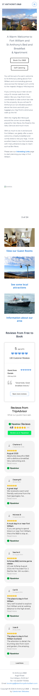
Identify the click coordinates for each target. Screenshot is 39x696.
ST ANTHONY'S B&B (11, 4)
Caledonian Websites (20, 691)
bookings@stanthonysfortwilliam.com (22, 683)
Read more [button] (12, 463)
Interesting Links (23, 152)
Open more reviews (19, 394)
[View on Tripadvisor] (9, 446)
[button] (15, 217)
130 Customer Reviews (19, 358)
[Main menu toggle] (34, 4)
